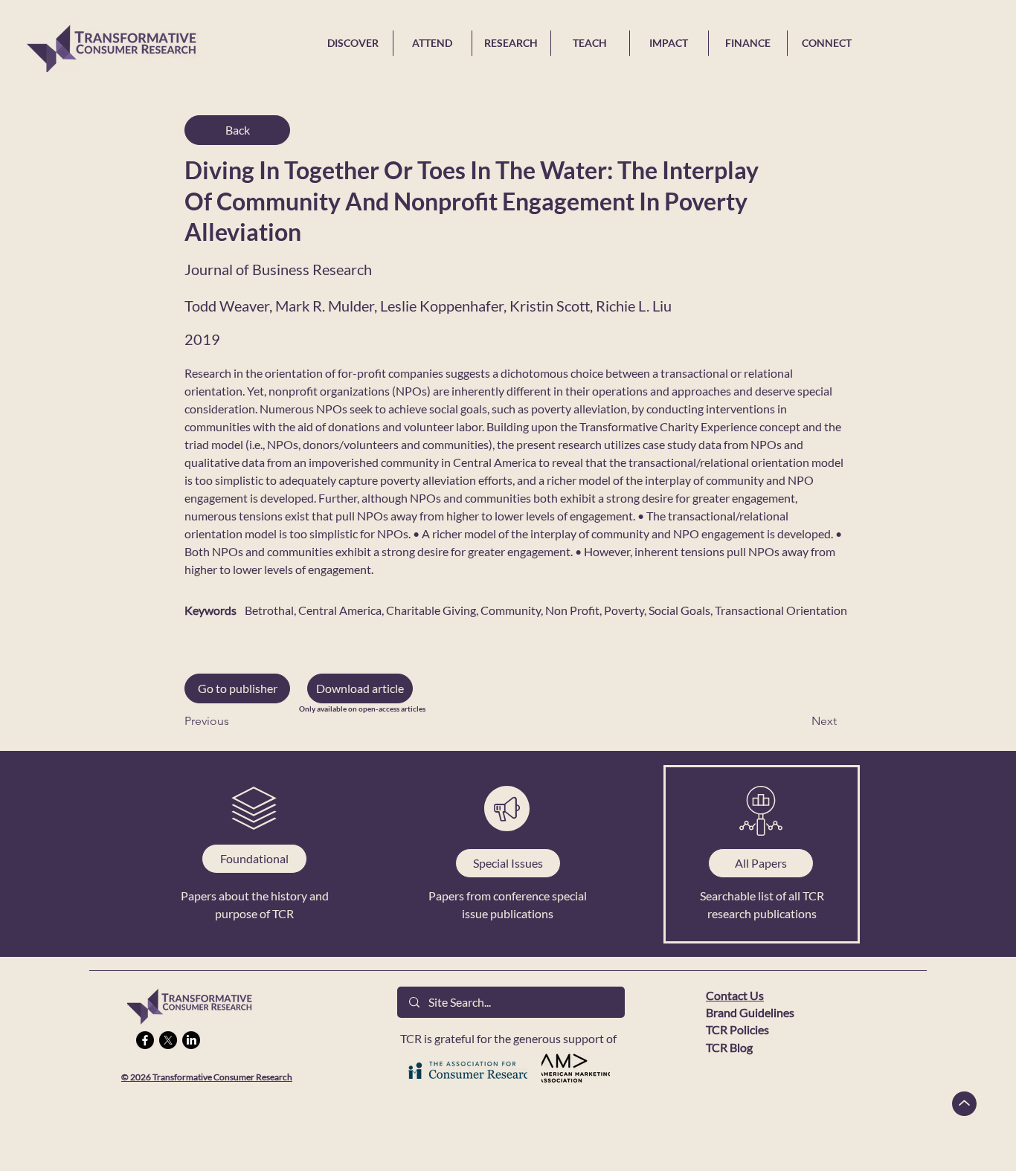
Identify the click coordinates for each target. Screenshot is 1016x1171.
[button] (360, 688)
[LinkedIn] (191, 1040)
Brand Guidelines (750, 1012)
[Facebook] (145, 1040)
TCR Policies (737, 1029)
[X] (168, 1040)
